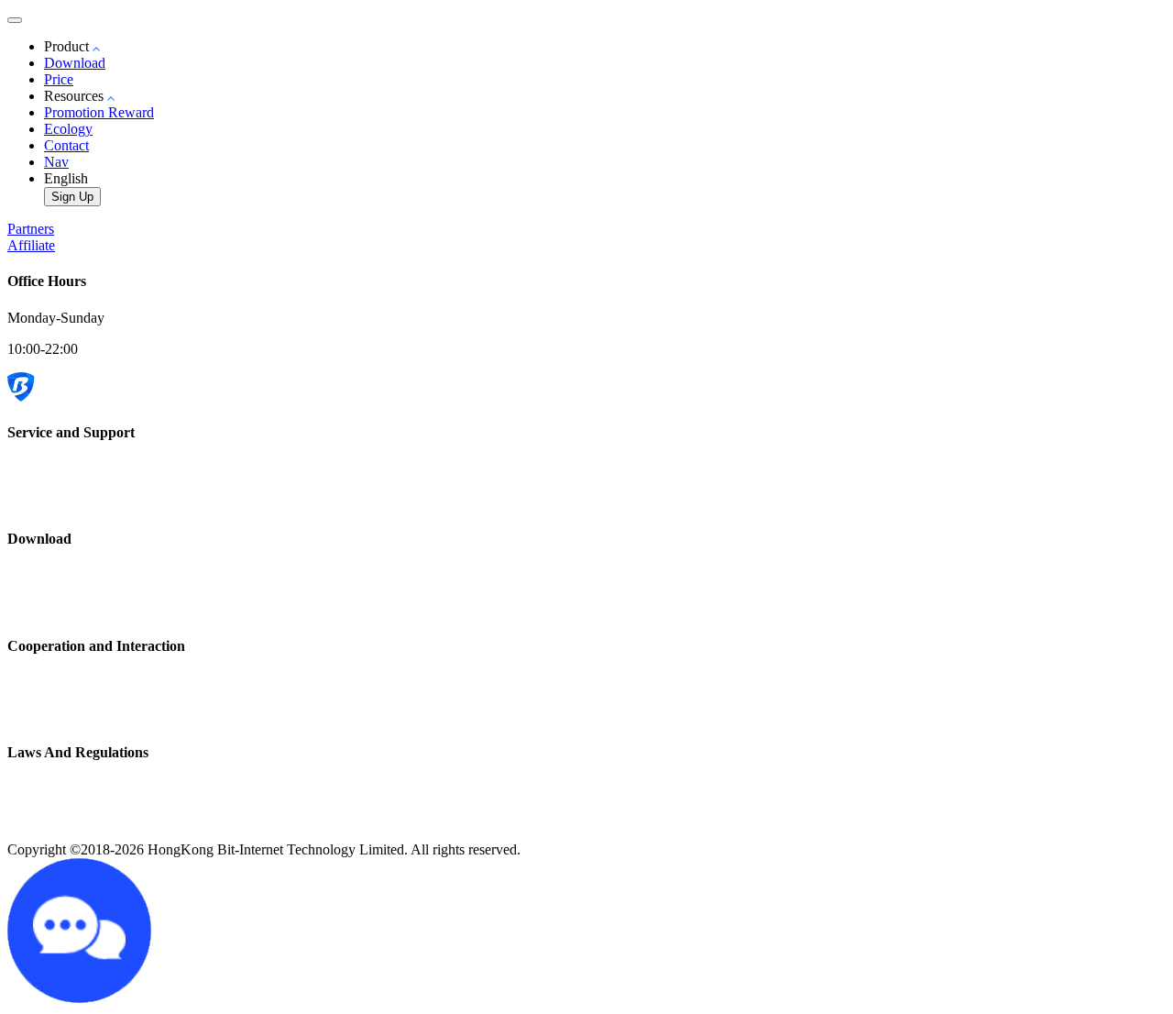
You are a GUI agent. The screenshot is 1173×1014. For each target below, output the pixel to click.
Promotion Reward (99, 112)
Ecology (68, 129)
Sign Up (72, 197)
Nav (56, 162)
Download (74, 63)
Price (58, 79)
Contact (66, 145)
